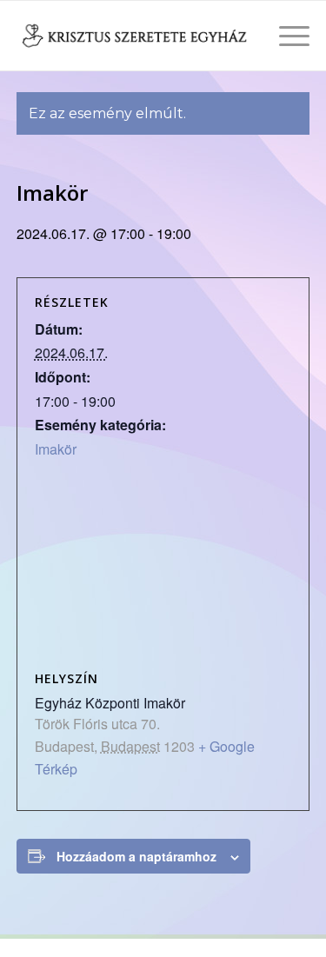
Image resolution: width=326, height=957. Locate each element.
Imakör (56, 449)
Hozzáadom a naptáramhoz (136, 856)
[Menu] (285, 35)
